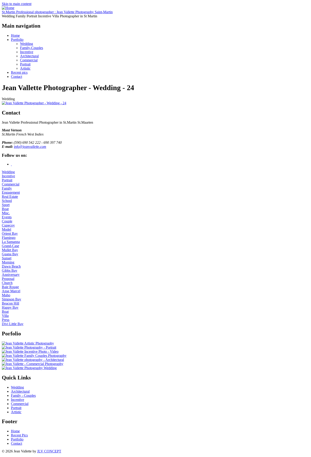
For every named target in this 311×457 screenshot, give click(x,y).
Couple (7, 221)
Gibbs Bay (9, 270)
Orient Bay (10, 233)
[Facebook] (11, 164)
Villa (5, 316)
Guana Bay (10, 254)
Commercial (29, 60)
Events (7, 217)
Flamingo (8, 238)
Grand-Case (10, 246)
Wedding (26, 44)
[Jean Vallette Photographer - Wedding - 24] (34, 103)
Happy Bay (10, 307)
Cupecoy (8, 225)
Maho (6, 295)
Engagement (11, 192)
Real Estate (10, 196)
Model (6, 229)
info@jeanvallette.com (30, 147)
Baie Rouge (10, 287)
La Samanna (11, 242)
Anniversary (11, 275)
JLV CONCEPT (49, 451)
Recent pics (19, 72)
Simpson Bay (11, 299)
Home (15, 35)
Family (7, 188)
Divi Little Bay (12, 324)
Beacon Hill (10, 303)
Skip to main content (16, 4)
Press (5, 320)
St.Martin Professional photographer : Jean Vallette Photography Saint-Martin (57, 12)
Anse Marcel (11, 291)
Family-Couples (31, 48)
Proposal (8, 279)
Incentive (26, 52)
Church (7, 283)
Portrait (25, 64)
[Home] (8, 8)
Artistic (25, 68)
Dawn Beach (11, 266)
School (7, 201)
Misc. (6, 213)
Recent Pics (19, 435)
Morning (8, 262)
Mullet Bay (10, 250)
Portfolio (17, 40)
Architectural (29, 56)
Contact (16, 76)
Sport (6, 205)
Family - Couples (23, 395)
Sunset (6, 258)
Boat (5, 209)
